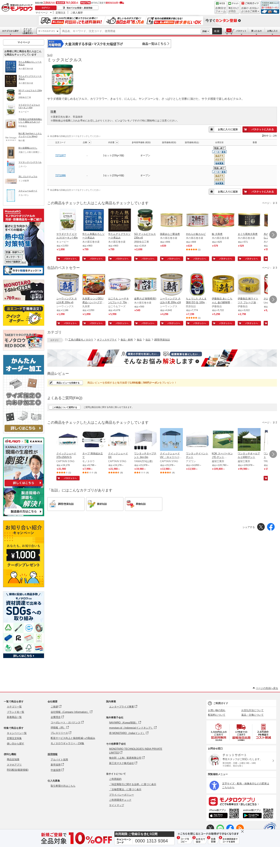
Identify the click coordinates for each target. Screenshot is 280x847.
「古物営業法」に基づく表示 (125, 789)
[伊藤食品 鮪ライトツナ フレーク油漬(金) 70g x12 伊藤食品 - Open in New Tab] (249, 285)
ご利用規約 (115, 779)
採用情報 (53, 754)
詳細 (204, 31)
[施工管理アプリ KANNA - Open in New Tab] (23, 486)
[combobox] (130, 31)
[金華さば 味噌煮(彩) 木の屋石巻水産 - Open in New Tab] (145, 285)
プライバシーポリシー (121, 794)
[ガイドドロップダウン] (250, 10)
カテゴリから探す (10, 31)
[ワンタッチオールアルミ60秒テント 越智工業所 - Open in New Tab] (249, 440)
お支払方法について (252, 710)
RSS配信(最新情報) (17, 769)
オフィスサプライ (107, 339)
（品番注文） (27, 31)
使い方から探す (15, 743)
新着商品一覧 (14, 717)
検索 (217, 31)
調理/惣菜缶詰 (162, 339)
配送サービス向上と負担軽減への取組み (73, 738)
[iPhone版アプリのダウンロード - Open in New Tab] (223, 814)
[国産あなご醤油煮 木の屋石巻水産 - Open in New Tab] (171, 220)
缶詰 (148, 339)
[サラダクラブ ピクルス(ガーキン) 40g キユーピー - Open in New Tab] (67, 220)
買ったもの (256, 31)
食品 (139, 339)
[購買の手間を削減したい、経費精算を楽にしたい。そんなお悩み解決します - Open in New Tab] (162, 358)
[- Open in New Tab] (219, 732)
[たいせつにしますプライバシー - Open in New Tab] (269, 828)
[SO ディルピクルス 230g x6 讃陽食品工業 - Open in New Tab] (145, 220)
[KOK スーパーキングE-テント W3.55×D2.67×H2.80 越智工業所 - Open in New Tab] (223, 440)
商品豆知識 (13, 759)
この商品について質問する (64, 407)
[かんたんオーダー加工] (23, 432)
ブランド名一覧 (15, 712)
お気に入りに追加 (228, 129)
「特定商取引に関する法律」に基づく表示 (132, 784)
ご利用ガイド (220, 703)
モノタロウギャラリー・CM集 (67, 743)
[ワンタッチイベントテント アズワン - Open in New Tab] (197, 440)
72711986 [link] (60, 175)
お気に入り (272, 31)
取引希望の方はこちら (63, 785)
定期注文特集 (14, 738)
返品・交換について (252, 714)
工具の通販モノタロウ (80, 339)
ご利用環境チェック (120, 799)
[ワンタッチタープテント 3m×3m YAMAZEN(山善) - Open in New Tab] (145, 440)
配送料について (216, 714)
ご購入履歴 (76, 12)
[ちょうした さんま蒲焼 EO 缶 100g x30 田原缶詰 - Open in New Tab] (197, 285)
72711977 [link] (60, 155)
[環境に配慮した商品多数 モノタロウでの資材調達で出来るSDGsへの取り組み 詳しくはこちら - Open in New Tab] (23, 657)
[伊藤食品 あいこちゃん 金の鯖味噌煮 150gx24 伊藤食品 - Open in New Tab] (223, 285)
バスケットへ (70, 259)
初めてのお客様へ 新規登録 (79, 8)
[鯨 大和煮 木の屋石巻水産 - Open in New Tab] (223, 220)
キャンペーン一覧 (17, 733)
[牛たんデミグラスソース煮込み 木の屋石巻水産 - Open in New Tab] (119, 220)
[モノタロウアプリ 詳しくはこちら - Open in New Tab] (241, 801)
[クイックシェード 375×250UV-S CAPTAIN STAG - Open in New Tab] (67, 440)
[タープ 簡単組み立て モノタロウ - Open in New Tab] (93, 440)
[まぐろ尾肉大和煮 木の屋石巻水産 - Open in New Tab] (249, 220)
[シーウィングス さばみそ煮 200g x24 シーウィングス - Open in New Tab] (171, 285)
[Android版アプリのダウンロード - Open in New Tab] (258, 814)
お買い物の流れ (216, 710)
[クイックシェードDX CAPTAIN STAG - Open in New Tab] (119, 440)
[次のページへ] (273, 234)
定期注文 (61, 12)
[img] (18, 7)
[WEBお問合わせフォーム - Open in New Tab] (220, 7)
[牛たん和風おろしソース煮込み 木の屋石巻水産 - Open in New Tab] (93, 220)
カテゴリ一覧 (14, 706)
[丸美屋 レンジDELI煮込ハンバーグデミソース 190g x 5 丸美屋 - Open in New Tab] (93, 285)
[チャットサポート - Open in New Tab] (233, 7)
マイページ (41, 12)
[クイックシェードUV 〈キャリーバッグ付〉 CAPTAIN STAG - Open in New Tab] (171, 440)
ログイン (46, 7)
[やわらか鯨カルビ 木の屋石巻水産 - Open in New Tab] (197, 220)
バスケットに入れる (263, 129)
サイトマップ (116, 805)
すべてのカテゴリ (46, 31)
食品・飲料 (127, 339)
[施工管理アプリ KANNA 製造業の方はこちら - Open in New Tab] (23, 515)
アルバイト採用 (59, 759)
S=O (49, 55)
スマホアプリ (14, 764)
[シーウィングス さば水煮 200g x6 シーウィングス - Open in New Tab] (67, 285)
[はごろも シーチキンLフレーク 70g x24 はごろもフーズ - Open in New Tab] (119, 285)
